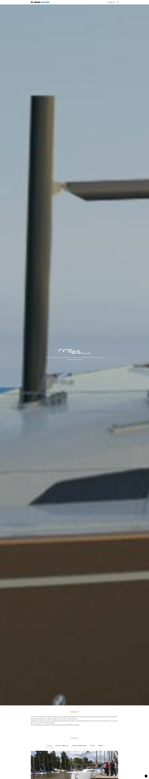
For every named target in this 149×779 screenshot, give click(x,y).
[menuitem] (110, 2)
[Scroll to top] (146, 776)
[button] (117, 2)
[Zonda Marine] (40, 2)
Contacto (111, 2)
